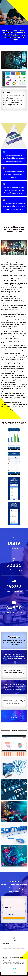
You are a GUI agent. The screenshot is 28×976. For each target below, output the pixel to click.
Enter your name (7, 901)
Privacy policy (11, 914)
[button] (14, 918)
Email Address (7, 907)
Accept (14, 968)
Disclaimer (5, 950)
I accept (10, 914)
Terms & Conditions (7, 947)
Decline (14, 972)
